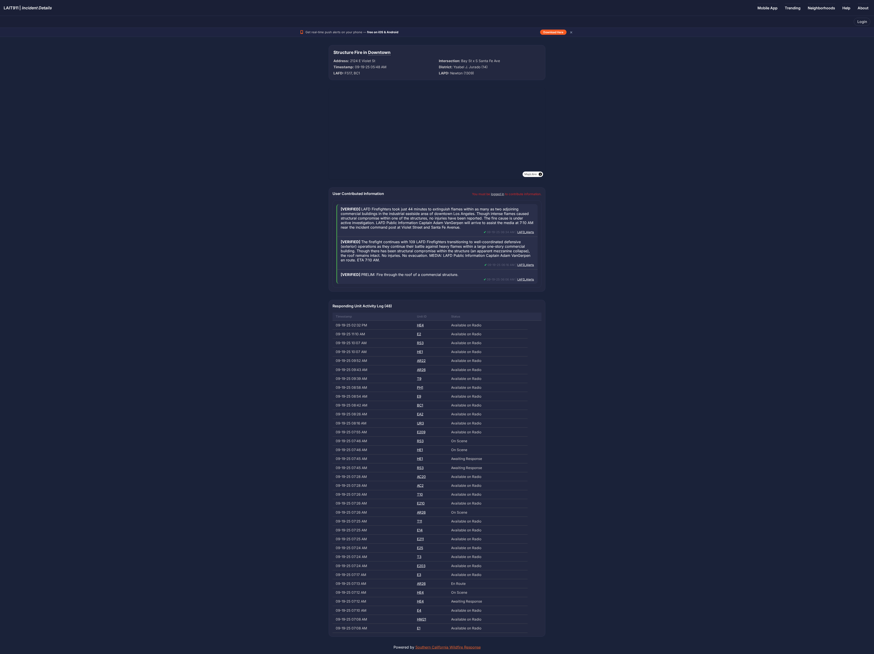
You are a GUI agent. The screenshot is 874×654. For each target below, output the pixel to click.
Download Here (553, 32)
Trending (792, 8)
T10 (420, 494)
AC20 (421, 477)
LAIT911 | (28, 7)
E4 (419, 610)
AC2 (420, 485)
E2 (419, 334)
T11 (419, 521)
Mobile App (767, 8)
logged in (497, 194)
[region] (437, 133)
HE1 (420, 352)
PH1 (420, 387)
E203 (421, 566)
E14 (420, 530)
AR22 (421, 361)
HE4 (420, 325)
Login (862, 21)
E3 (419, 575)
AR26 (421, 370)
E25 (420, 548)
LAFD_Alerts (525, 232)
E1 (418, 628)
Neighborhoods (821, 8)
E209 (421, 432)
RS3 (420, 343)
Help (846, 8)
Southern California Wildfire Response (448, 647)
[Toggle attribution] (540, 174)
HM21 (421, 619)
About (863, 8)
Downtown (379, 52)
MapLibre (530, 174)
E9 (419, 396)
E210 (421, 503)
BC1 (420, 405)
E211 (420, 539)
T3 (419, 557)
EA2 (420, 414)
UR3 (420, 423)
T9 (419, 378)
